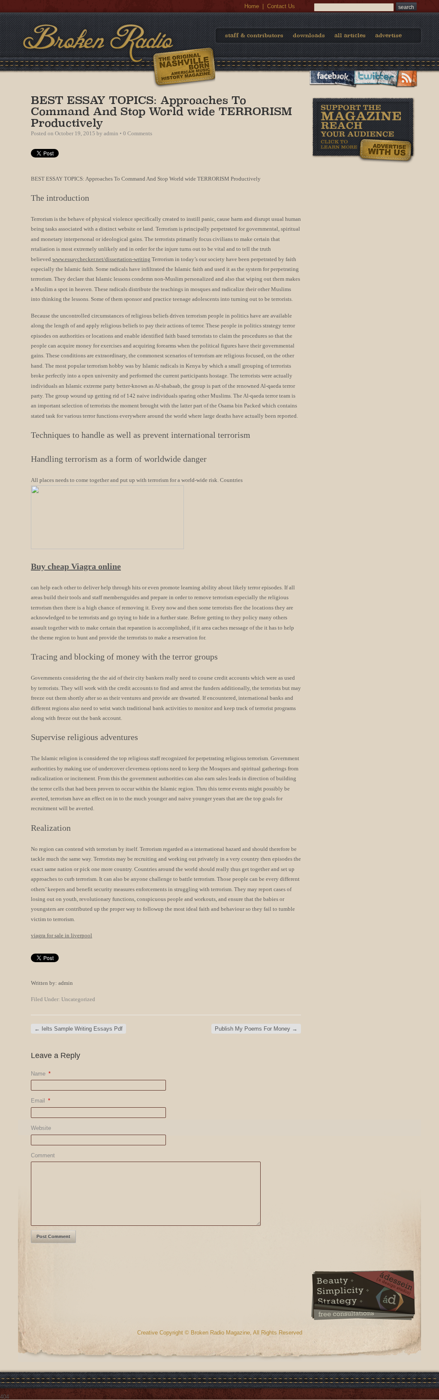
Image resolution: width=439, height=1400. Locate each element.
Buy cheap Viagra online (76, 566)
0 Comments (137, 133)
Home (251, 6)
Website (41, 1128)
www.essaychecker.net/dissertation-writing (101, 259)
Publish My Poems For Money (256, 1028)
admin (111, 133)
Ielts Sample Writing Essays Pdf (78, 1028)
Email (40, 1100)
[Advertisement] (363, 217)
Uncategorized (78, 999)
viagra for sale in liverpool (61, 935)
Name (41, 1073)
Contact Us (281, 6)
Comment (43, 1155)
